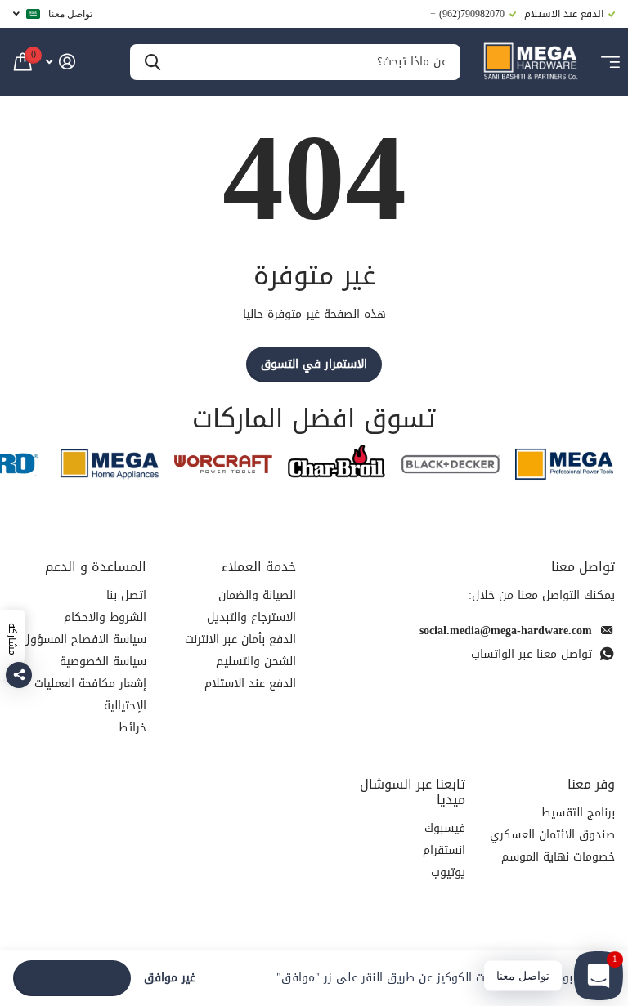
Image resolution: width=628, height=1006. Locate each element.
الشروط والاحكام (105, 617)
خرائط (132, 728)
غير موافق (169, 979)
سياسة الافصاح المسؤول (84, 639)
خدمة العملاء (259, 566)
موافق (72, 978)
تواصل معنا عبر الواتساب (531, 654)
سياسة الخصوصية (103, 662)
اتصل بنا (126, 595)
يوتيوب (448, 872)
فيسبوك (444, 828)
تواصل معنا (70, 13)
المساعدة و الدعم (95, 566)
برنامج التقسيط (578, 813)
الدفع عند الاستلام (250, 684)
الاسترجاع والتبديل (251, 617)
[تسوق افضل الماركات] (564, 464)
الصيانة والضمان (257, 595)
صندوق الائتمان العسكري (552, 835)
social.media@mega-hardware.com (505, 630)
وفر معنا (591, 784)
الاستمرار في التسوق (314, 364)
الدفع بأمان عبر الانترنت (240, 639)
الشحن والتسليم (256, 662)
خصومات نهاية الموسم (558, 857)
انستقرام (444, 850)
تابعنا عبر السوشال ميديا (412, 791)
